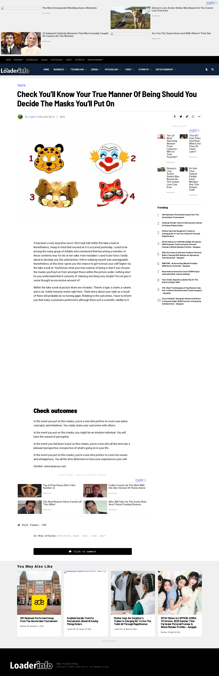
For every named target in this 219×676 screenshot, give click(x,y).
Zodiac (44, 59)
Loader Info (71, 629)
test (85, 536)
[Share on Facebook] (174, 116)
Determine (63, 536)
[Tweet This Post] (181, 116)
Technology (32, 59)
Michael (23, 626)
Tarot (69, 59)
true (94, 536)
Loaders (32, 116)
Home (8, 59)
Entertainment (95, 59)
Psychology (57, 59)
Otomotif (80, 59)
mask (76, 536)
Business (18, 59)
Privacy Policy (70, 663)
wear (103, 536)
